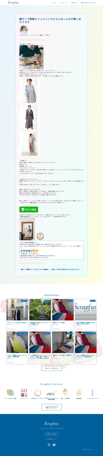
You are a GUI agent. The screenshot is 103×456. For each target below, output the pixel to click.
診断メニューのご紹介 (59, 322)
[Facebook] (54, 444)
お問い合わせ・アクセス (88, 2)
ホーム (54, 2)
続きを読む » (10, 324)
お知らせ (74, 2)
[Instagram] (49, 444)
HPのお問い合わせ (41, 255)
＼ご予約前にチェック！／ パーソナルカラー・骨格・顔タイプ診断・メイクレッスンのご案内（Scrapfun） (40, 357)
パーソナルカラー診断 (10, 398)
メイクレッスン (24, 398)
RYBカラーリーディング (37, 398)
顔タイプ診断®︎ (45, 35)
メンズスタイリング (93, 398)
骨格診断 (78, 398)
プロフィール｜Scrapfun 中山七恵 (16, 322)
